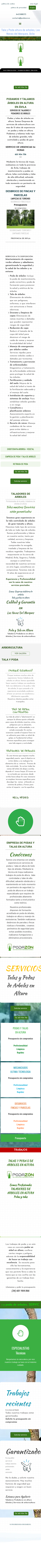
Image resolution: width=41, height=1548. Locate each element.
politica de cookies (8, 4)
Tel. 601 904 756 (21, 87)
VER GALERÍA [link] (20, 653)
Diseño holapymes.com (21, 1544)
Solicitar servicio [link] (20, 481)
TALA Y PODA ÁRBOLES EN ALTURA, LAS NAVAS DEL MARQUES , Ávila (20, 38)
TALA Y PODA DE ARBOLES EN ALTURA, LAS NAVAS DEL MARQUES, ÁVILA (20, 1524)
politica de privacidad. (19, 8)
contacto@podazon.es (21, 18)
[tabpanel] (21, 18)
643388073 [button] (21, 14)
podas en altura (23, 597)
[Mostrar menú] (20, 24)
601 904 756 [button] (20, 155)
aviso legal (34, 4)
